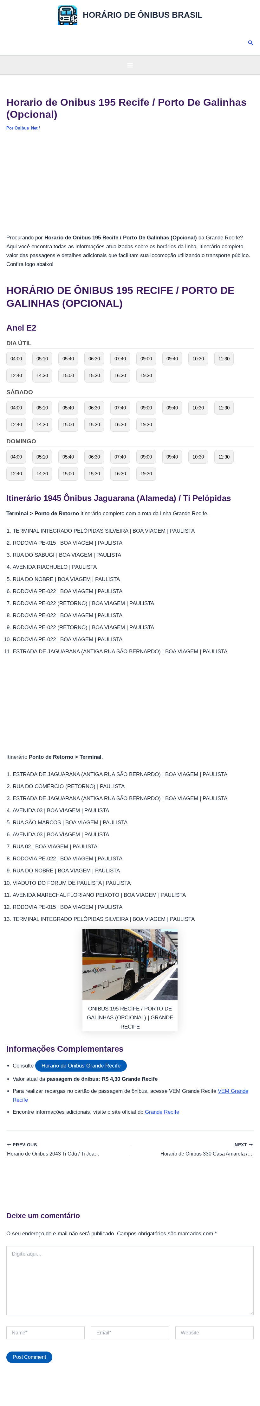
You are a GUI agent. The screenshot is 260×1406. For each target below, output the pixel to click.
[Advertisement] (130, 186)
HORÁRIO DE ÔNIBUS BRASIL (143, 15)
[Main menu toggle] (130, 65)
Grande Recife (162, 1112)
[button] (251, 43)
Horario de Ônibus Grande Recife (81, 1066)
